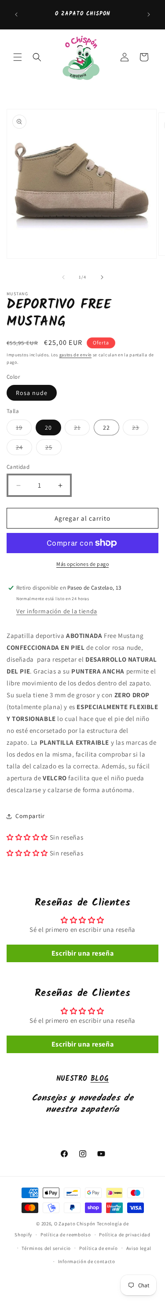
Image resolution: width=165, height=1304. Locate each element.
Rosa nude (32, 393)
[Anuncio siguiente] (148, 14)
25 (53, 449)
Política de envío (98, 1248)
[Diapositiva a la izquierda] (63, 277)
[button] (17, 57)
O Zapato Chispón (74, 1224)
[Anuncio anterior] (16, 14)
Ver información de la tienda (56, 611)
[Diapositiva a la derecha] (102, 277)
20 (48, 427)
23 (140, 429)
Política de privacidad (124, 1235)
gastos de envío (75, 355)
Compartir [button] (29, 816)
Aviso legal (139, 1248)
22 (106, 427)
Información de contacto (86, 1261)
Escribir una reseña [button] (82, 953)
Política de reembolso (65, 1235)
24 (24, 449)
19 (24, 429)
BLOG (100, 1078)
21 (82, 429)
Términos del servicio (46, 1248)
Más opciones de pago (82, 564)
